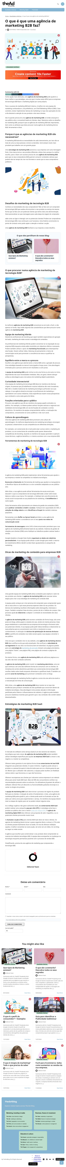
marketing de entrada (30, 648)
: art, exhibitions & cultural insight (31, 1139)
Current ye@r (9, 928)
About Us (37, 1155)
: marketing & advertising (13, 1119)
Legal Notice (37, 1157)
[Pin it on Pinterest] (58, 35)
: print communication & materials (16, 1123)
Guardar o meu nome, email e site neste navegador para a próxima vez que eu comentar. (31, 916)
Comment (8, 894)
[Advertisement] (34, 85)
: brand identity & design (14, 1116)
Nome (7, 886)
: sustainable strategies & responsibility (32, 1137)
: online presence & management (46, 1123)
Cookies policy (37, 1161)
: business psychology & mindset (45, 1121)
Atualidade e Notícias (10, 10)
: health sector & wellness (29, 1142)
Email (26, 886)
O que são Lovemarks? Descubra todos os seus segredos (46, 970)
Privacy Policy (37, 1159)
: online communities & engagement (17, 1126)
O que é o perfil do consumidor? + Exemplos (14, 1017)
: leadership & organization (43, 1116)
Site (44, 886)
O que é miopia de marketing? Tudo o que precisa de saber (16, 1064)
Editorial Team (15, 29)
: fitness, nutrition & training (29, 1144)
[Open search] (58, 4)
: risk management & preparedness (32, 1147)
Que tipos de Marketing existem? (14, 968)
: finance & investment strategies (45, 1119)
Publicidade (35, 10)
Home (7, 16)
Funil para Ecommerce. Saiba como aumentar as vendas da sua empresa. (49, 1065)
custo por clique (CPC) (38, 810)
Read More (27, 993)
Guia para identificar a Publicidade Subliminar (46, 1017)
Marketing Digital (24, 10)
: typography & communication (15, 1121)
